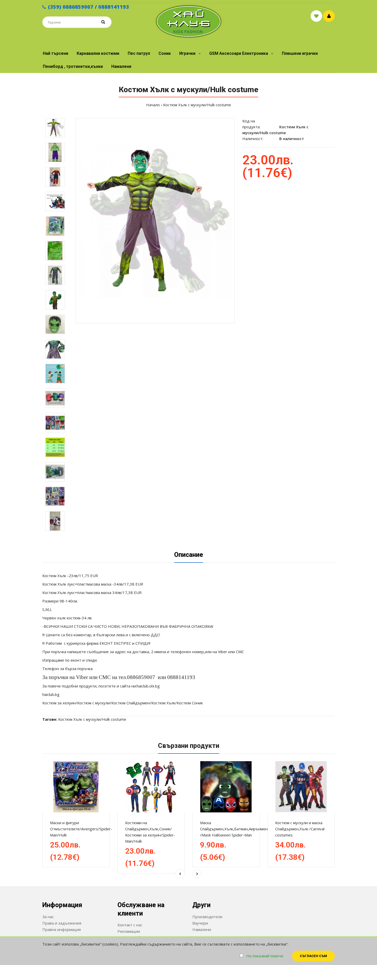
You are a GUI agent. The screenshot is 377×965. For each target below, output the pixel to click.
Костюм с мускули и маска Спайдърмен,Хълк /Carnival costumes (299, 828)
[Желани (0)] (316, 16)
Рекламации (128, 931)
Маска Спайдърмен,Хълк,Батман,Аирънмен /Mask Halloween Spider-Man (234, 828)
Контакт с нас (129, 924)
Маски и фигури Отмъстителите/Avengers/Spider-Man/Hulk (81, 828)
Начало (153, 104)
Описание (188, 554)
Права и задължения (61, 923)
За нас (48, 916)
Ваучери (200, 923)
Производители (207, 916)
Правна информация (61, 929)
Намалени (201, 929)
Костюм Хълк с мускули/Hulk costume (197, 104)
